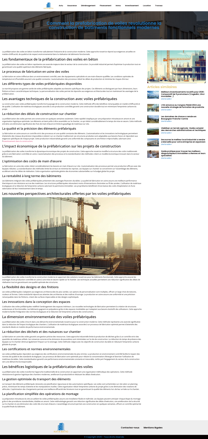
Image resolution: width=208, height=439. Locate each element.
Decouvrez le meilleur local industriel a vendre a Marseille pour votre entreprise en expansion (183, 140)
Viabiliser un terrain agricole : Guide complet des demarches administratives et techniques (183, 129)
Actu (61, 5)
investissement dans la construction (17, 141)
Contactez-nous (130, 427)
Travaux (158, 5)
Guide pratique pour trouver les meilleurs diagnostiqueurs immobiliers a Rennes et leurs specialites (183, 153)
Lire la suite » (166, 99)
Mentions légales (153, 427)
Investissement (132, 5)
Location (147, 5)
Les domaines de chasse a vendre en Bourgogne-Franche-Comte (178, 117)
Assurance (72, 5)
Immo (118, 5)
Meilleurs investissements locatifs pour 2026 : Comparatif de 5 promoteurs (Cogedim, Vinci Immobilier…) (183, 94)
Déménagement (88, 5)
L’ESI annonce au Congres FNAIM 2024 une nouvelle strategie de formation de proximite (182, 106)
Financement (105, 5)
